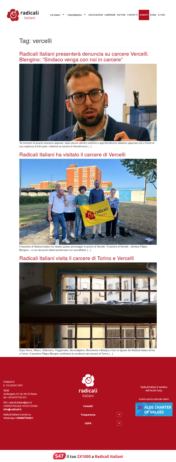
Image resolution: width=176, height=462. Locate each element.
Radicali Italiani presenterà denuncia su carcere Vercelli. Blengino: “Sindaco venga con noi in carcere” (84, 56)
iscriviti (144, 15)
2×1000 (161, 15)
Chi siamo (55, 15)
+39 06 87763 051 (17, 397)
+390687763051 (24, 418)
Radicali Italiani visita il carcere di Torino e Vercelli (76, 258)
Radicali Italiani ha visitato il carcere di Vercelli (72, 154)
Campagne (110, 15)
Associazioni (96, 15)
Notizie (121, 15)
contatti (132, 15)
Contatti (88, 406)
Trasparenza (74, 15)
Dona (153, 15)
